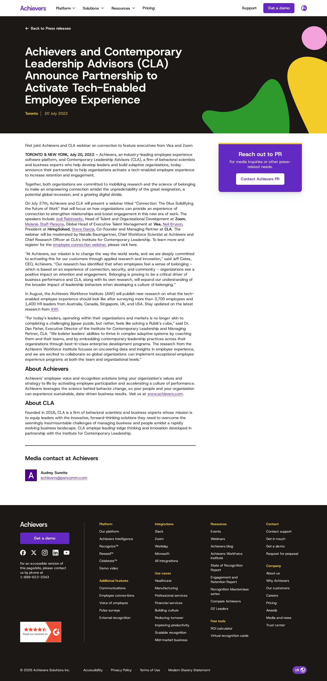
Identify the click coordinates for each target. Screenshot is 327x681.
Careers (272, 595)
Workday (161, 546)
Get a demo (275, 546)
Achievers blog (222, 546)
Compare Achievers (226, 601)
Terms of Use (150, 670)
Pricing (149, 8)
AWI (54, 309)
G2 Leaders (220, 608)
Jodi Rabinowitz (69, 218)
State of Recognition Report (227, 567)
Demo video (108, 568)
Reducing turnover (169, 618)
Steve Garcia (83, 229)
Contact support (279, 531)
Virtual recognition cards (230, 635)
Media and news (278, 618)
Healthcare (163, 580)
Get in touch (275, 539)
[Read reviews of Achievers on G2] (40, 632)
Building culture (167, 610)
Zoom (159, 539)
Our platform (109, 531)
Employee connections (116, 595)
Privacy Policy (121, 670)
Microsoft (162, 553)
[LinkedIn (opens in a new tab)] (55, 553)
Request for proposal (282, 553)
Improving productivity (172, 625)
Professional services (171, 595)
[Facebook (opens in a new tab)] (23, 553)
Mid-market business (171, 640)
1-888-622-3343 (34, 577)
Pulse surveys (109, 610)
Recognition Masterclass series (230, 591)
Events (216, 531)
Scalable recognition (170, 632)
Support (249, 8)
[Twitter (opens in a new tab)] (34, 553)
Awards (271, 610)
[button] (119, 525)
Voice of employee (113, 603)
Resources (121, 8)
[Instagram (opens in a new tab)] (45, 553)
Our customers (278, 588)
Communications (112, 588)
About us (273, 573)
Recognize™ (108, 546)
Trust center (275, 625)
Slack (159, 531)
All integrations (166, 561)
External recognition (114, 618)
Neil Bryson (172, 224)
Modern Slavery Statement (189, 670)
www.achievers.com (165, 393)
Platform (63, 8)
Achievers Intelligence (116, 539)
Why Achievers (277, 580)
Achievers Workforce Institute (226, 555)
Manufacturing (166, 588)
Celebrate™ (108, 561)
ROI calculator (222, 628)
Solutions (91, 8)
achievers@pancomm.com (64, 477)
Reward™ (106, 553)
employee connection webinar (79, 244)
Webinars (218, 539)
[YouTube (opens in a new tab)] (66, 553)
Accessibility (93, 670)
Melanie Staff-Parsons (44, 224)
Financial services (168, 603)
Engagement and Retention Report (224, 579)
